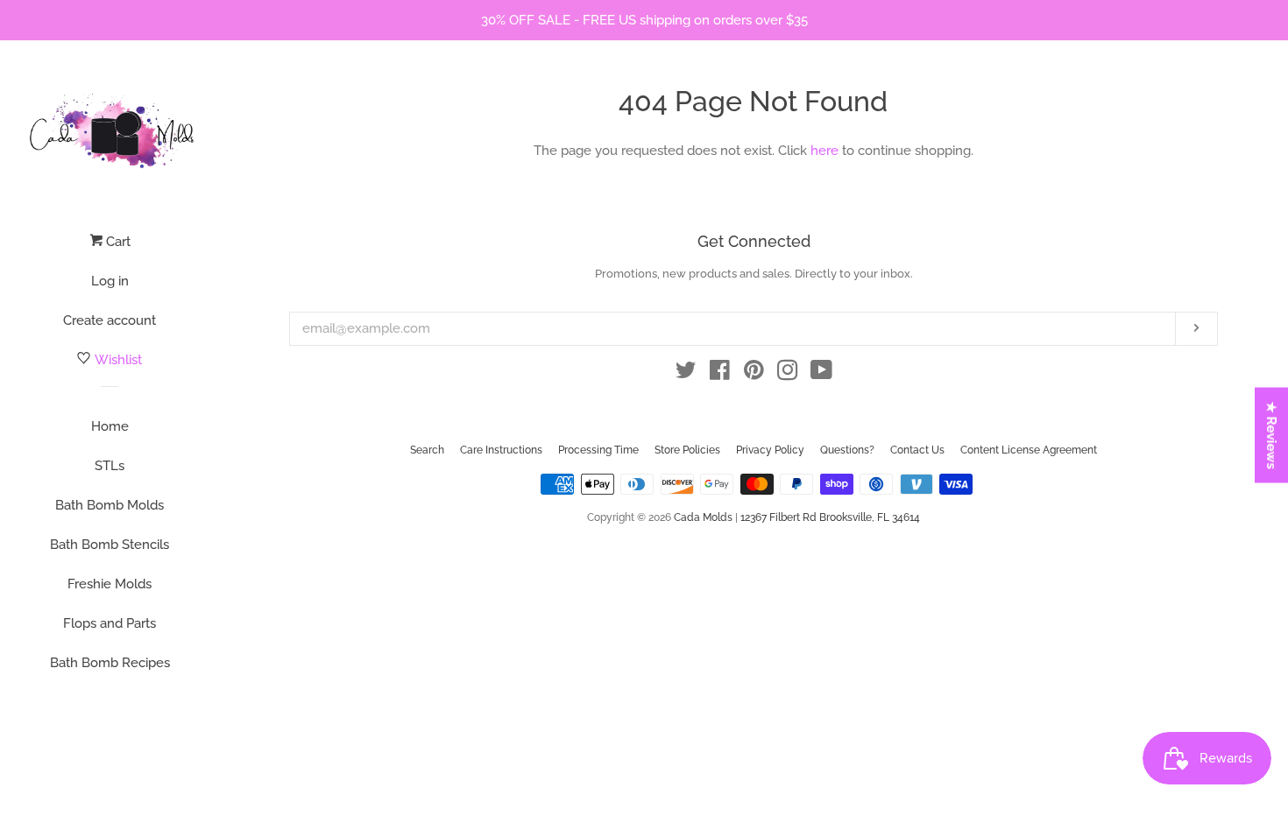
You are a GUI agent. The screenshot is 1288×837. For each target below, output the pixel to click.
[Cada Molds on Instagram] (787, 374)
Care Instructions (501, 450)
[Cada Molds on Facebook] (720, 374)
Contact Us (917, 450)
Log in (110, 281)
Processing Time (598, 450)
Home (110, 426)
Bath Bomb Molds (109, 505)
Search (427, 450)
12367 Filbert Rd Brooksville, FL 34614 (830, 517)
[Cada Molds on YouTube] (821, 374)
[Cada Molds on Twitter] (686, 374)
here (824, 150)
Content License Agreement (1028, 450)
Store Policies (687, 450)
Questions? (847, 450)
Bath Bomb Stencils (109, 544)
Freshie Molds (109, 584)
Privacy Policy (770, 450)
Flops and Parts (109, 623)
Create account (109, 320)
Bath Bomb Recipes (110, 663)
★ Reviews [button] (1272, 435)
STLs (109, 466)
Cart (117, 242)
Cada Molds (703, 517)
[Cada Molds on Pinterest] (754, 374)
